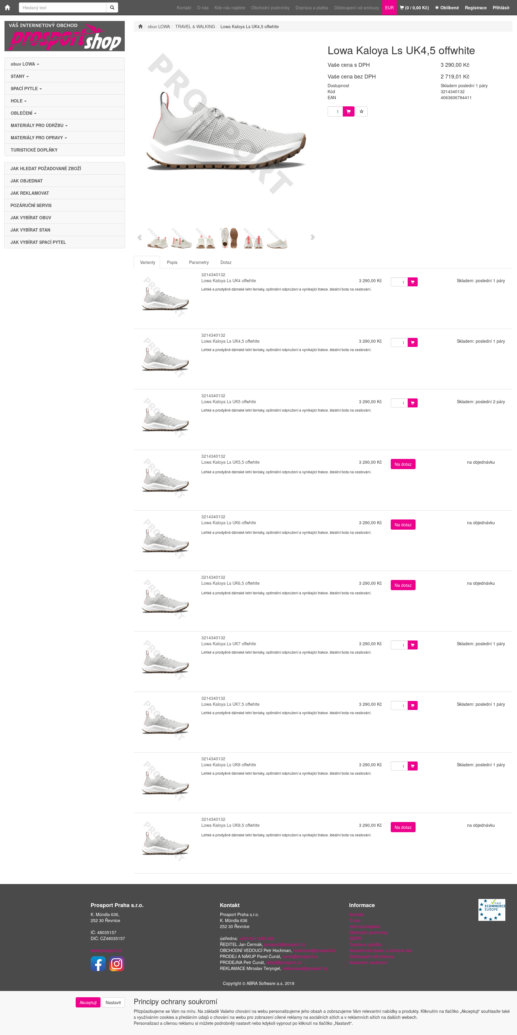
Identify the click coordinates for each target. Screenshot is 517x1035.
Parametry (199, 262)
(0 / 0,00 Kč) (416, 7)
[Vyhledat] (112, 7)
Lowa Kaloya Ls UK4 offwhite (228, 280)
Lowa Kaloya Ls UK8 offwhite (228, 764)
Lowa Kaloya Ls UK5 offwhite (228, 401)
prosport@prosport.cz (284, 944)
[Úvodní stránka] (140, 26)
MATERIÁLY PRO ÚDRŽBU (38, 125)
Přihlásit (501, 7)
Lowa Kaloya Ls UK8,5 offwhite (230, 825)
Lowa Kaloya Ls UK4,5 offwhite (230, 341)
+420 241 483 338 (256, 938)
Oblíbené (449, 7)
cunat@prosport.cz (300, 956)
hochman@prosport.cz (314, 950)
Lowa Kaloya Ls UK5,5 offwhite (230, 462)
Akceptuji (88, 1002)
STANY (18, 76)
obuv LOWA (23, 64)
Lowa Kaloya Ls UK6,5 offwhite (230, 583)
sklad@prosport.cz (284, 962)
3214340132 (213, 274)
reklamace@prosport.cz (305, 968)
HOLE (17, 101)
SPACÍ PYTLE (25, 88)
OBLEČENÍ (22, 113)
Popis (172, 262)
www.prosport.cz (106, 950)
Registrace (476, 7)
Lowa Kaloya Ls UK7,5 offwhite (230, 704)
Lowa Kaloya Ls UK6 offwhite (228, 522)
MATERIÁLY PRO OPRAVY (37, 137)
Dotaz (226, 262)
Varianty (147, 262)
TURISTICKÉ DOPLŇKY (34, 150)
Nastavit (113, 1002)
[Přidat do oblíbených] (362, 111)
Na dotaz (403, 464)
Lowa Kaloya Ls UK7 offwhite (228, 643)
